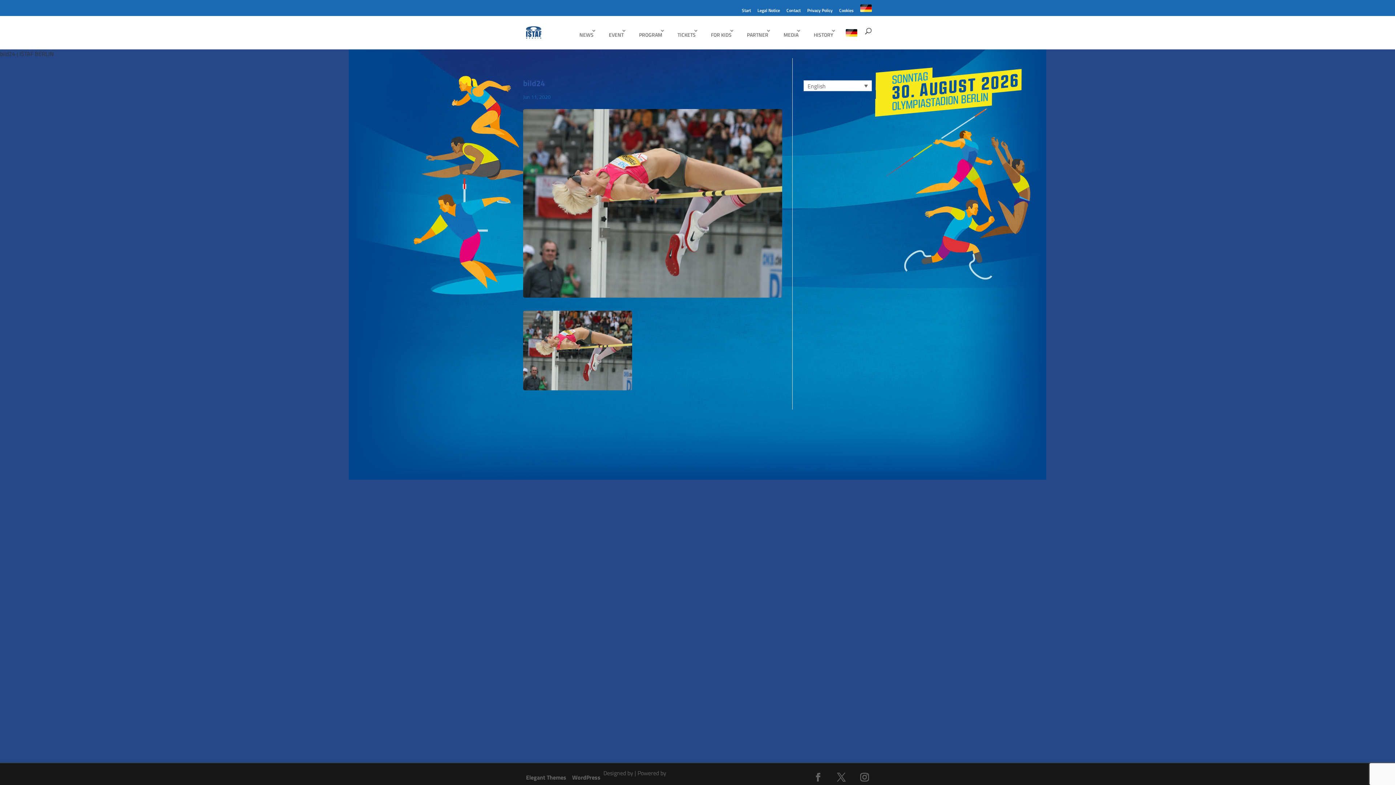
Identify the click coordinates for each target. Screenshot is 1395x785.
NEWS (586, 35)
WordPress (586, 777)
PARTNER (757, 35)
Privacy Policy (820, 11)
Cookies (846, 11)
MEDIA (791, 35)
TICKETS (687, 35)
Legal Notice (768, 11)
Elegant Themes (546, 777)
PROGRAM (650, 35)
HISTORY (823, 35)
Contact (794, 11)
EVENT (616, 35)
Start (746, 11)
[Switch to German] (866, 10)
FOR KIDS (721, 35)
